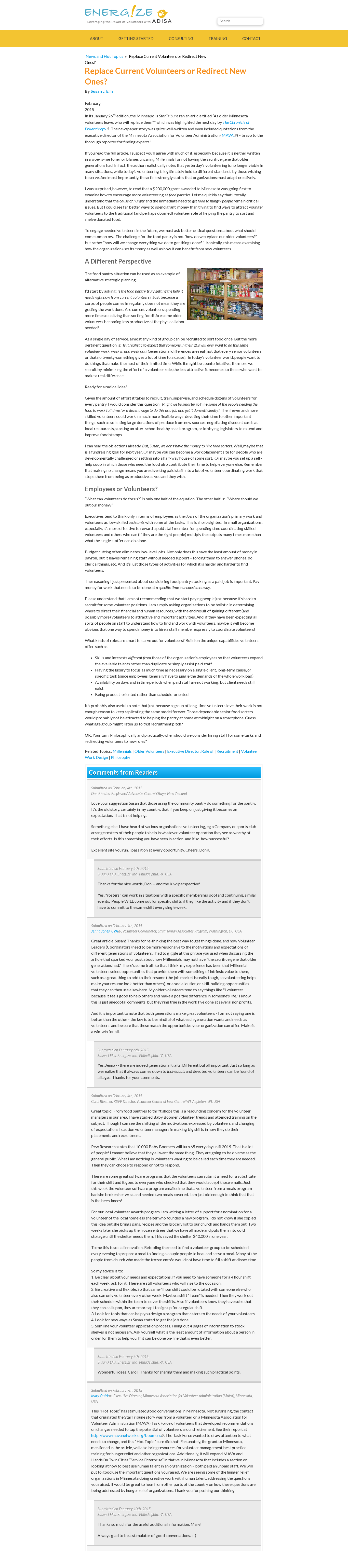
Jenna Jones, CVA (106, 931)
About (96, 38)
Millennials (122, 751)
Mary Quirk (101, 1396)
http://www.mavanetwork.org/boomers (127, 1435)
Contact (251, 38)
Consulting (181, 38)
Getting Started (136, 38)
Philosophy (120, 757)
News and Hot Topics (104, 56)
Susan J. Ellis (102, 91)
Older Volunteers (149, 751)
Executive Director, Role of (190, 751)
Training (217, 38)
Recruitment (227, 751)
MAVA (229, 135)
